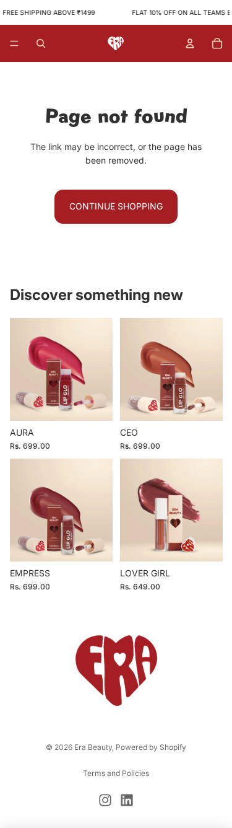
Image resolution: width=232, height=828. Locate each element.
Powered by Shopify (151, 747)
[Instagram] (105, 800)
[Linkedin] (126, 800)
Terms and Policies (116, 773)
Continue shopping (116, 206)
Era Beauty (93, 747)
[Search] (40, 43)
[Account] (190, 43)
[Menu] (14, 44)
